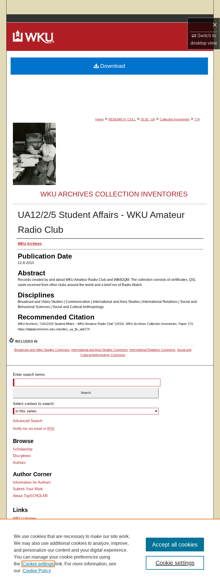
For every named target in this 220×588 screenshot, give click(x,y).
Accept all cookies (175, 544)
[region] (110, 553)
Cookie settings (38, 563)
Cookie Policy (37, 570)
